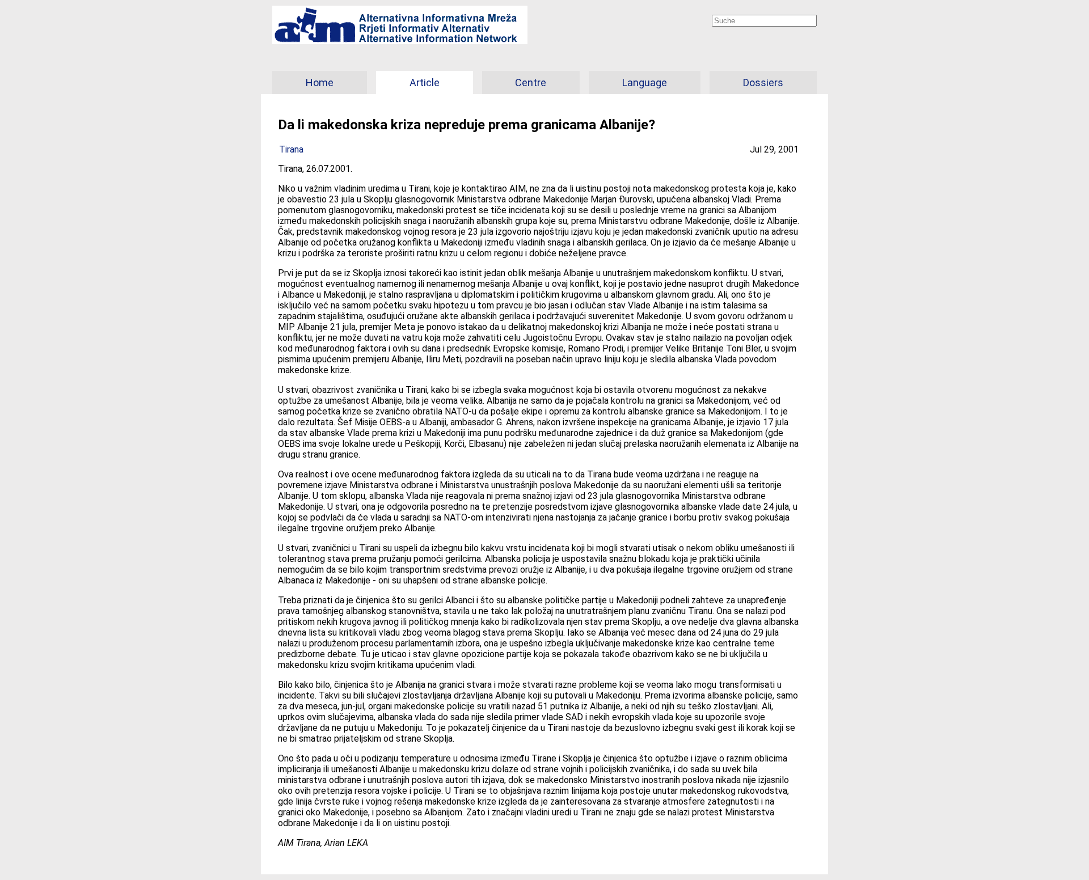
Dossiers (763, 82)
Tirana (291, 149)
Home (320, 82)
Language (644, 82)
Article (425, 82)
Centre (530, 82)
